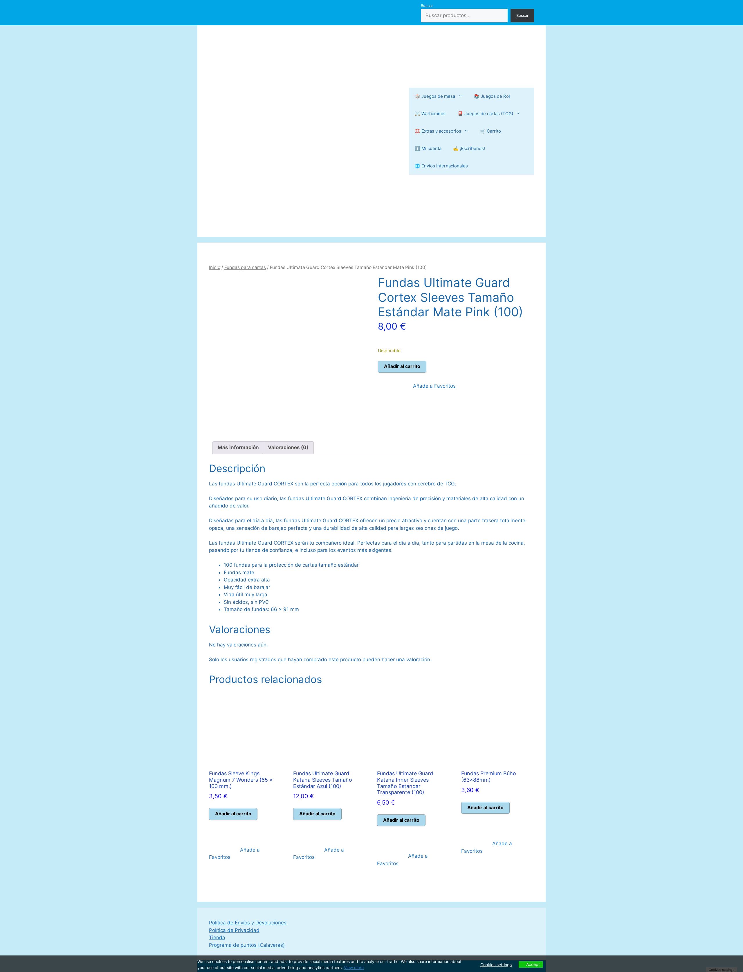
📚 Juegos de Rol (492, 96)
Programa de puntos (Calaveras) (247, 945)
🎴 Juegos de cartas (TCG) (485, 113)
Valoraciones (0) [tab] (288, 447)
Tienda (217, 937)
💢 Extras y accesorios (438, 131)
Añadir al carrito (402, 366)
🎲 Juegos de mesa (435, 96)
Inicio (214, 267)
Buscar (427, 5)
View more (354, 967)
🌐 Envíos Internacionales (441, 166)
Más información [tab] (238, 447)
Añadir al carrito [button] (233, 813)
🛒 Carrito (490, 131)
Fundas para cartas (245, 267)
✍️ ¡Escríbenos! (469, 148)
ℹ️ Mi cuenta (428, 148)
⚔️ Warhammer (430, 113)
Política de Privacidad (234, 930)
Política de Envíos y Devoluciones (247, 923)
